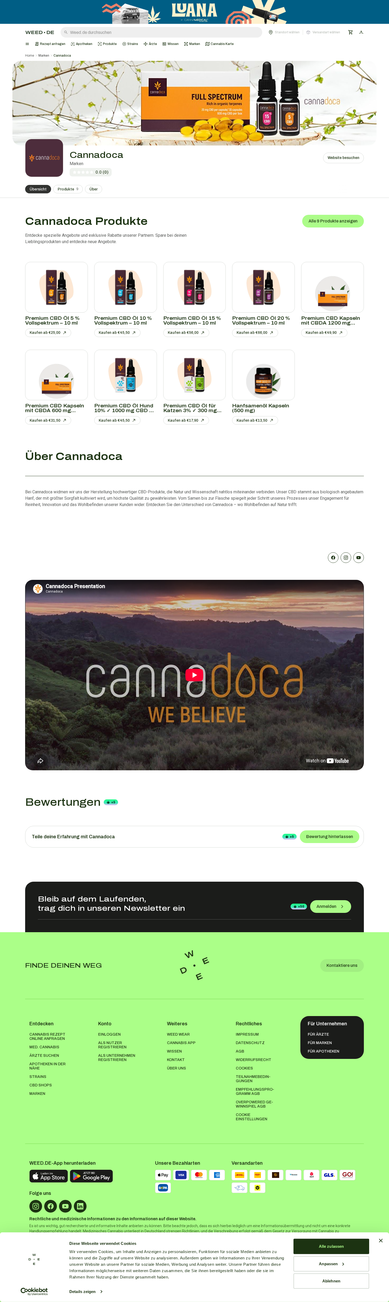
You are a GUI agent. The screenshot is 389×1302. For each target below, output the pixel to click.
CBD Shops (40, 1085)
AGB (240, 1051)
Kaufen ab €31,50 (45, 420)
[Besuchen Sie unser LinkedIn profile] (80, 1206)
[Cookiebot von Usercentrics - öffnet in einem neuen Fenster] (34, 1292)
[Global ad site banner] (194, 12)
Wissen (174, 1051)
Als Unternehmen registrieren (116, 1058)
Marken (43, 55)
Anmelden (326, 906)
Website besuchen (343, 158)
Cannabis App (181, 1043)
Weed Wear (178, 1034)
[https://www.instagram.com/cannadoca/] (346, 558)
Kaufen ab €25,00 (45, 333)
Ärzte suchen (44, 1056)
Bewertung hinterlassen (329, 836)
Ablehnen (331, 1281)
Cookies (244, 1068)
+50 (301, 906)
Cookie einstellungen (251, 1117)
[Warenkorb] (350, 32)
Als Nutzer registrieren (112, 1045)
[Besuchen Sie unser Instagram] (35, 1206)
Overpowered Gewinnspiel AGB (254, 1104)
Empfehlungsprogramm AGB (255, 1091)
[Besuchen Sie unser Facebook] (50, 1206)
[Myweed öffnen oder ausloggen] (361, 32)
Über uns (176, 1068)
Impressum (247, 1034)
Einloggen (109, 1034)
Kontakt (176, 1060)
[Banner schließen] (381, 1240)
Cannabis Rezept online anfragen (47, 1036)
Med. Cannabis (44, 1047)
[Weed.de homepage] (39, 32)
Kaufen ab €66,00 (252, 333)
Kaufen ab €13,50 (252, 420)
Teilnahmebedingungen (253, 1079)
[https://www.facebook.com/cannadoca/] (333, 558)
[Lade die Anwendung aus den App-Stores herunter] (48, 1176)
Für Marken (320, 1043)
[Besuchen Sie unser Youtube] (65, 1206)
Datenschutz (250, 1043)
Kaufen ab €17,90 (183, 420)
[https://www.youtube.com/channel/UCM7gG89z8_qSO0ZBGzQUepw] (358, 558)
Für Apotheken (323, 1051)
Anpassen (328, 1263)
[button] (304, 32)
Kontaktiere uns (342, 965)
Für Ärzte (318, 1034)
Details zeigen (82, 1291)
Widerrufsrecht (253, 1060)
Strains (37, 1077)
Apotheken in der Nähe (47, 1066)
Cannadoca (62, 55)
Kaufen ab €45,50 (114, 333)
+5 (113, 802)
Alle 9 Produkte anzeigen (333, 221)
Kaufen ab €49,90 (321, 333)
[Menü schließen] (27, 44)
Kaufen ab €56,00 (183, 333)
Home (29, 55)
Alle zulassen (331, 1246)
